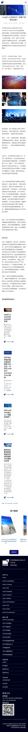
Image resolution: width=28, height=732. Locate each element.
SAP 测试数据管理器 (8, 640)
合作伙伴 (4, 683)
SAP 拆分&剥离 (6, 633)
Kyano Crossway (7, 584)
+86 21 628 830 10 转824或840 (13, 698)
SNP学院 (5, 687)
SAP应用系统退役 (7, 654)
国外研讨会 (5, 672)
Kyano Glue (5, 588)
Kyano (4, 577)
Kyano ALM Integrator (8, 602)
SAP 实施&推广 (6, 626)
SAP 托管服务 (6, 630)
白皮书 (4, 662)
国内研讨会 (5, 669)
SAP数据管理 (6, 647)
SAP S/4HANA (8, 503)
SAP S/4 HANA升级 (8, 619)
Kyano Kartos (6, 609)
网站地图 (23, 727)
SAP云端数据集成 (7, 651)
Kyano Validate (6, 598)
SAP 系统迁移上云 (7, 644)
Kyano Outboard (7, 595)
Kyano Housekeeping (8, 612)
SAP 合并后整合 (7, 623)
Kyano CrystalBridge (8, 581)
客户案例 (4, 665)
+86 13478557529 (11, 700)
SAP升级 (15, 503)
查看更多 (14, 552)
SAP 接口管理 (6, 637)
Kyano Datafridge (7, 591)
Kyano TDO (5, 605)
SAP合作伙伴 (6, 680)
